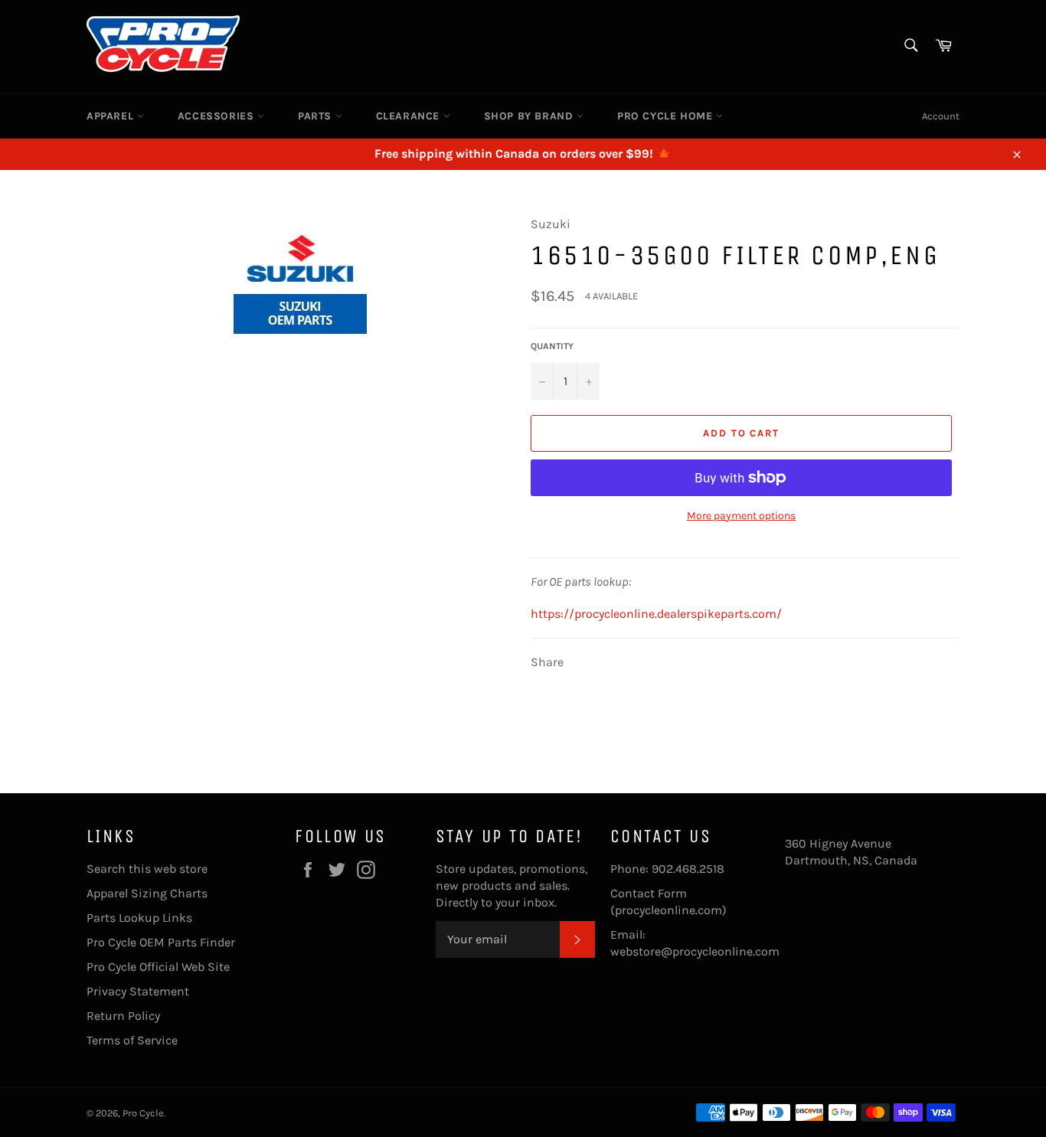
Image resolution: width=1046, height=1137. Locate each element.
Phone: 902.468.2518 (667, 868)
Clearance (409, 116)
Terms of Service (132, 1040)
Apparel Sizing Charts (147, 893)
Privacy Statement (138, 991)
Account (940, 116)
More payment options (741, 515)
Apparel (112, 116)
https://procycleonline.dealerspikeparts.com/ (656, 613)
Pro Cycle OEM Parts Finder (161, 942)
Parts (316, 116)
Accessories (217, 116)
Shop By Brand (530, 116)
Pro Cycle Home (666, 116)
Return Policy (123, 1015)
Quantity (552, 346)
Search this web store (147, 868)
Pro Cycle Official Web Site (158, 966)
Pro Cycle (143, 1113)
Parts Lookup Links (139, 917)
